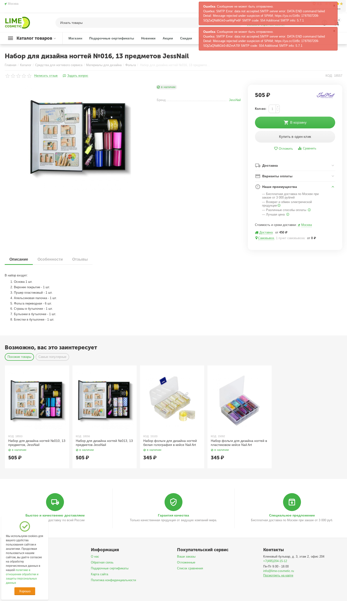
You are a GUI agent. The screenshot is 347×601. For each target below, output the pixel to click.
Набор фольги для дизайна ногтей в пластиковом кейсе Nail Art (239, 443)
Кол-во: (260, 108)
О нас (95, 556)
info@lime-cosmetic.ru (278, 571)
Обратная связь (102, 562)
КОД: (329, 75)
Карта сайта (99, 574)
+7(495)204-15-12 (275, 561)
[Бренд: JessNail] (325, 95)
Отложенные (186, 562)
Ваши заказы (186, 556)
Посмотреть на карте (278, 575)
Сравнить (309, 148)
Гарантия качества (173, 515)
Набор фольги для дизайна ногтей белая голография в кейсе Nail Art (170, 443)
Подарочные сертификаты (109, 568)
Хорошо (24, 591)
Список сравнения (190, 568)
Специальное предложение (292, 515)
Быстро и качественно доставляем (54, 515)
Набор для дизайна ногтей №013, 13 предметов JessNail (104, 443)
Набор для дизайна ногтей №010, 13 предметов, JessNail (36, 443)
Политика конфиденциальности (113, 580)
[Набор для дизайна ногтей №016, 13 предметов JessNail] (78, 138)
